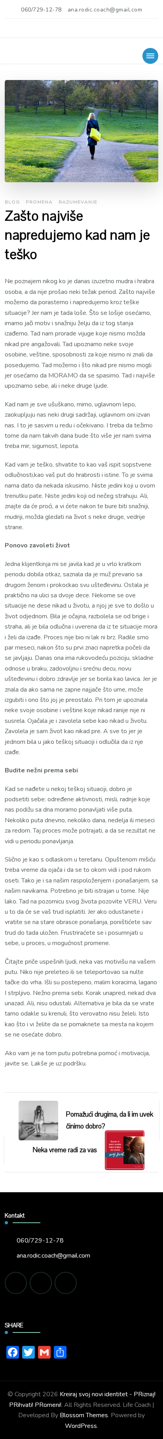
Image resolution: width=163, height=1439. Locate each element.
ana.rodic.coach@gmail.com (53, 1255)
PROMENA (39, 202)
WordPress (81, 1426)
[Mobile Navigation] (150, 56)
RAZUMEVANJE (78, 202)
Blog (12, 202)
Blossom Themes (84, 1415)
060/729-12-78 (40, 1240)
